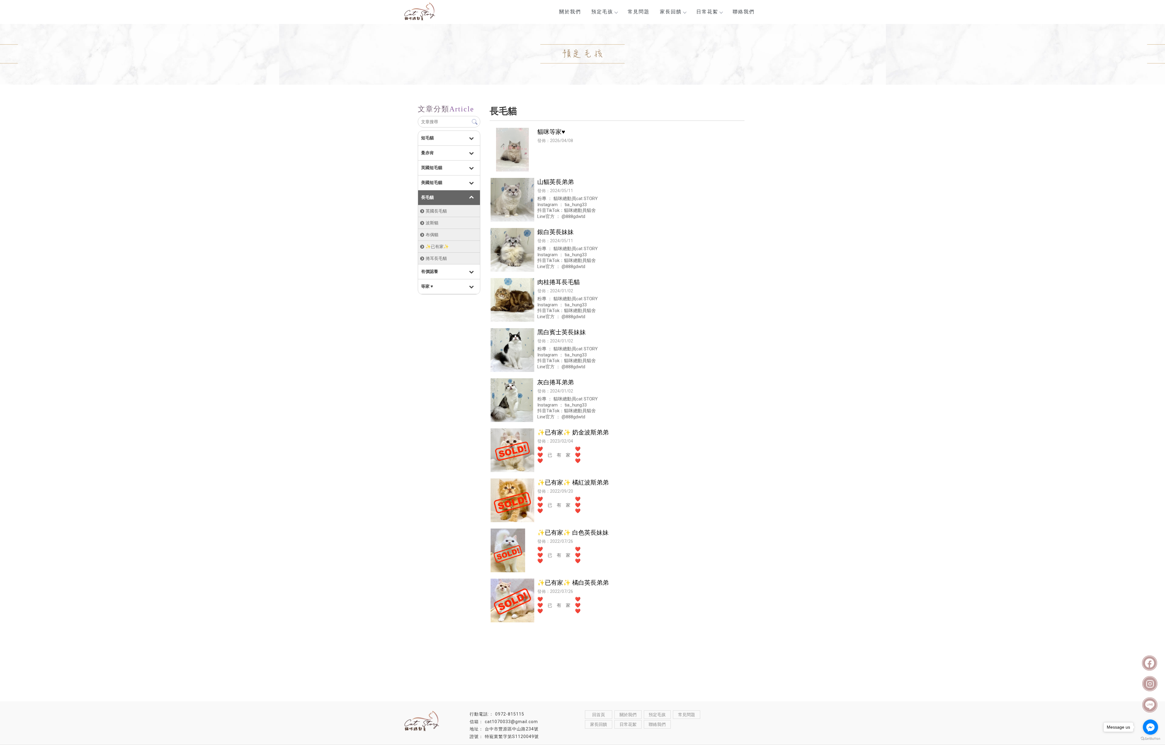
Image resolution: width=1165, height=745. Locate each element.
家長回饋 (671, 12)
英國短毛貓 (431, 167)
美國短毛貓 (431, 182)
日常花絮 (707, 12)
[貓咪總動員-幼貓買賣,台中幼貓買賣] (434, 12)
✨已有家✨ (437, 246)
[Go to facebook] (1150, 727)
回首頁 (598, 714)
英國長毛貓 (436, 211)
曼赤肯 (427, 152)
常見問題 (639, 12)
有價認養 (429, 271)
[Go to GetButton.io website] (1150, 739)
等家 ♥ (427, 286)
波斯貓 (432, 223)
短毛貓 (427, 137)
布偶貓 (432, 235)
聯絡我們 (744, 12)
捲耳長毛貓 (436, 258)
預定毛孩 (602, 12)
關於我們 (570, 12)
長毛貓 (427, 197)
